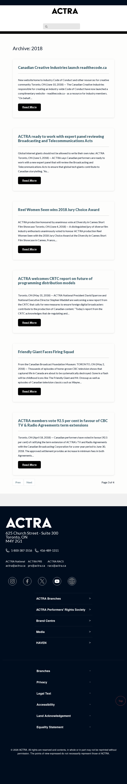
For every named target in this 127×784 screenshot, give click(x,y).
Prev (18, 482)
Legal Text (44, 693)
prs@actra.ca (36, 565)
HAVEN (41, 643)
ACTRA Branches (48, 598)
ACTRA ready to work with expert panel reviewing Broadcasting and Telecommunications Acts (61, 138)
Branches (43, 671)
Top (120, 700)
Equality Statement (50, 727)
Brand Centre (45, 621)
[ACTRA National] (65, 11)
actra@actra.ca (15, 565)
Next (29, 482)
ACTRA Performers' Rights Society (60, 609)
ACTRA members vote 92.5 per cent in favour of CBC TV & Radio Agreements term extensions (63, 422)
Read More (29, 107)
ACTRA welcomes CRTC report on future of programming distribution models (55, 280)
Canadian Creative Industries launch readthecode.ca (62, 67)
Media (40, 632)
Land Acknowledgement (54, 716)
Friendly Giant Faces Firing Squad (46, 352)
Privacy (42, 682)
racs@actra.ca (57, 565)
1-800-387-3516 (21, 550)
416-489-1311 (49, 550)
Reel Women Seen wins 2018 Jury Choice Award (58, 209)
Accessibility (46, 704)
